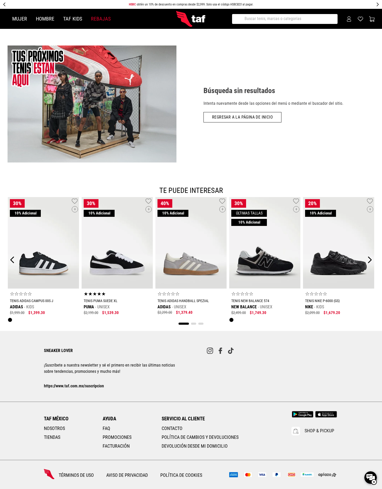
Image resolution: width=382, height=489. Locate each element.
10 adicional (25, 213)
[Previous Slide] (4, 4)
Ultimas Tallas (249, 213)
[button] (75, 209)
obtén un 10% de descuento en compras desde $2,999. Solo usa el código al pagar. (191, 4)
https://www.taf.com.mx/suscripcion (74, 385)
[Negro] (11, 321)
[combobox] (286, 19)
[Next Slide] (377, 4)
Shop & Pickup (319, 430)
